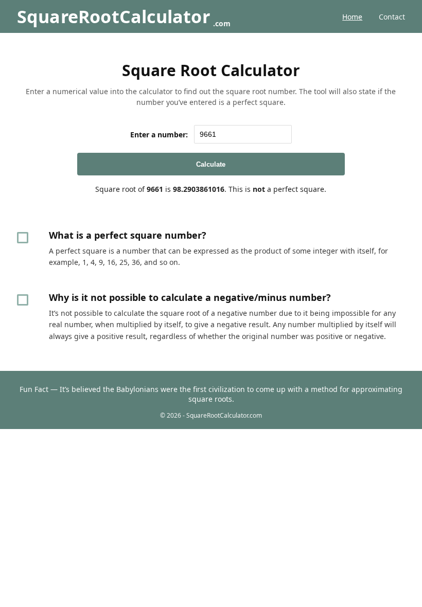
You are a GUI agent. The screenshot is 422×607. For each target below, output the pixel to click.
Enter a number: (159, 134)
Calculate (210, 164)
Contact (392, 17)
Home (352, 17)
